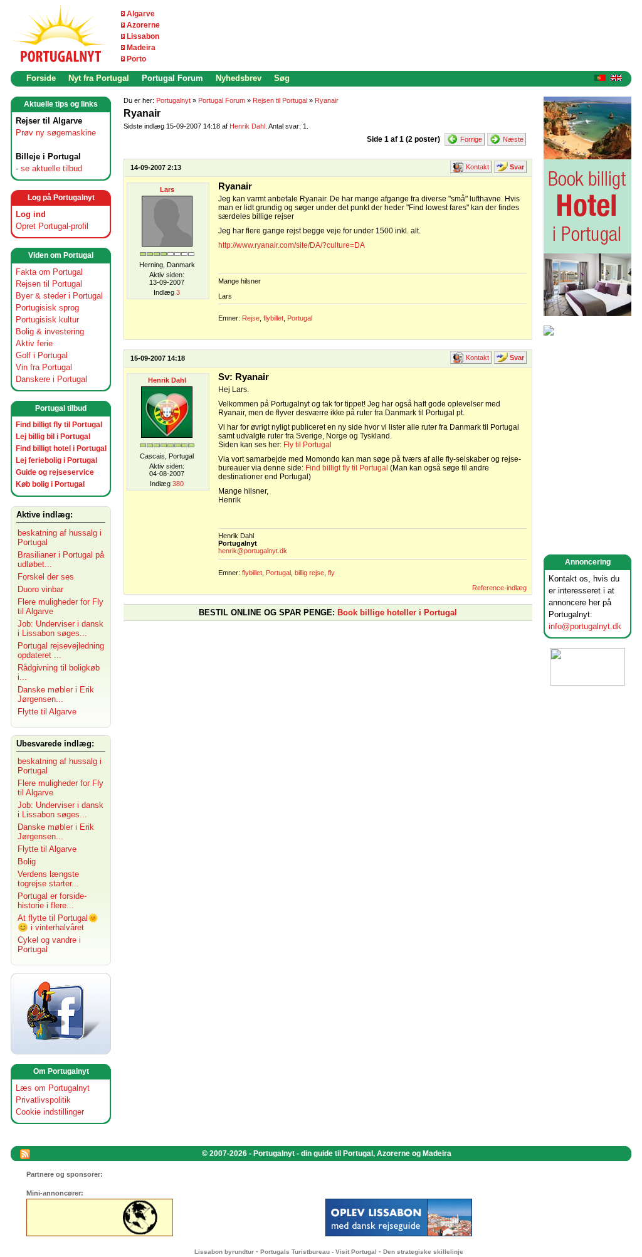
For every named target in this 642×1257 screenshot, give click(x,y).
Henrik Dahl (247, 126)
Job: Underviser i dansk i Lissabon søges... (60, 628)
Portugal (299, 318)
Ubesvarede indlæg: (55, 743)
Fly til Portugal (307, 444)
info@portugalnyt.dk (585, 626)
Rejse (251, 318)
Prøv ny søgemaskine (56, 132)
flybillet (273, 318)
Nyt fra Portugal (98, 78)
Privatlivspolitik (43, 1100)
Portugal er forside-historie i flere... (52, 900)
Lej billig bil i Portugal (53, 436)
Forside (41, 78)
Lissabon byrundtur (224, 1251)
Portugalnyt (173, 100)
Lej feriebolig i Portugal (56, 460)
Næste (513, 139)
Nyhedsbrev (238, 78)
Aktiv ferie (34, 343)
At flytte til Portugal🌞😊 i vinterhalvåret (58, 922)
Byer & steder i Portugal (59, 295)
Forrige (471, 139)
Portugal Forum (172, 78)
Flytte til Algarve (47, 711)
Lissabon (143, 36)
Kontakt (477, 167)
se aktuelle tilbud (51, 168)
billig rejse (309, 572)
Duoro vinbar (40, 589)
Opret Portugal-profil (52, 226)
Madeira (141, 47)
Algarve (141, 13)
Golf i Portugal (42, 355)
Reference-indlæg (499, 587)
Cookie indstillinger (50, 1111)
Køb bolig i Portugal (50, 484)
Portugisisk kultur (47, 319)
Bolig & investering (50, 331)
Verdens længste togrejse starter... (48, 878)
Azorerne (143, 25)
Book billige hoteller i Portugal (397, 612)
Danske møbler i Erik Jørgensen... (56, 694)
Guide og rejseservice (55, 472)
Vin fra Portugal (44, 367)
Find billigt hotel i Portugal (61, 448)
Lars (167, 189)
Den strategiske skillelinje (423, 1251)
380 (178, 483)
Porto (136, 59)
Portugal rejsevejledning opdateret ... (61, 650)
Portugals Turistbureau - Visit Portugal (318, 1251)
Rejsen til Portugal (49, 284)
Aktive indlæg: (44, 514)
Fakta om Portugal (49, 272)
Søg (282, 78)
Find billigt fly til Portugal (59, 424)
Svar (517, 167)
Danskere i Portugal (51, 379)
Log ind (31, 214)
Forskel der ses (46, 576)
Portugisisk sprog (47, 307)
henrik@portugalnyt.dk (252, 550)
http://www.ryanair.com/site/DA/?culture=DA (291, 245)
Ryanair (327, 100)
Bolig (27, 861)
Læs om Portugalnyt (53, 1088)
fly (331, 572)
